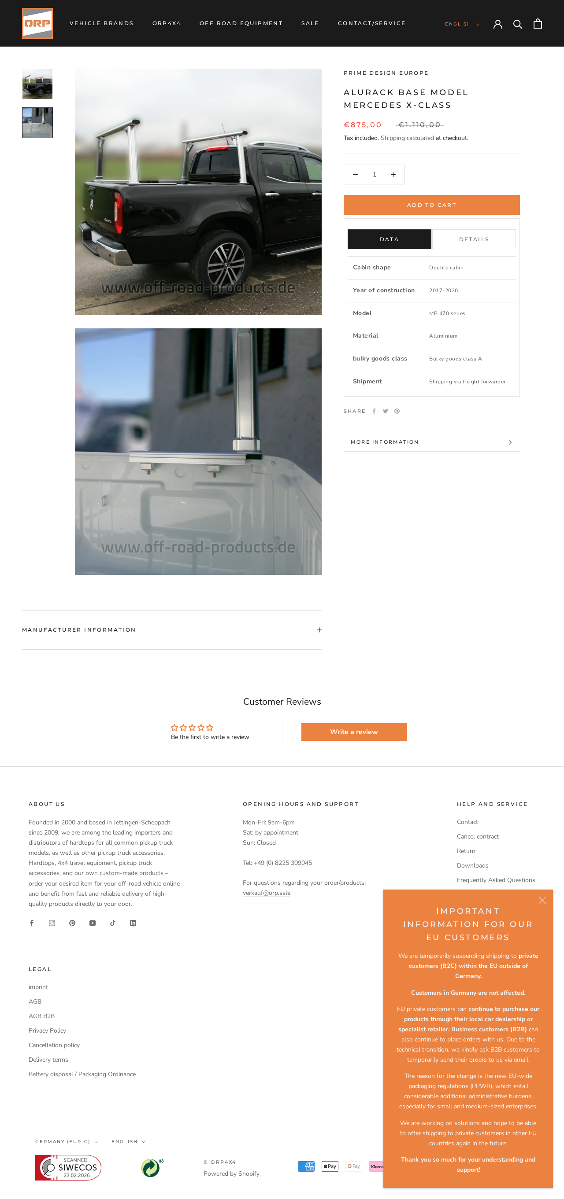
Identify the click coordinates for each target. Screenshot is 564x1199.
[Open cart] (538, 23)
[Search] (518, 23)
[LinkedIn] (133, 923)
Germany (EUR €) (62, 1141)
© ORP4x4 (220, 1162)
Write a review (354, 732)
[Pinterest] (397, 411)
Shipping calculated (407, 138)
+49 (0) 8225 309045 (283, 863)
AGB (35, 1001)
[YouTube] (92, 923)
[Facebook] (374, 411)
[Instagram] (52, 923)
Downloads (473, 865)
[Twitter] (385, 411)
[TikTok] (113, 923)
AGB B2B (42, 1016)
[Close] (542, 900)
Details (474, 239)
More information (385, 442)
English (458, 24)
